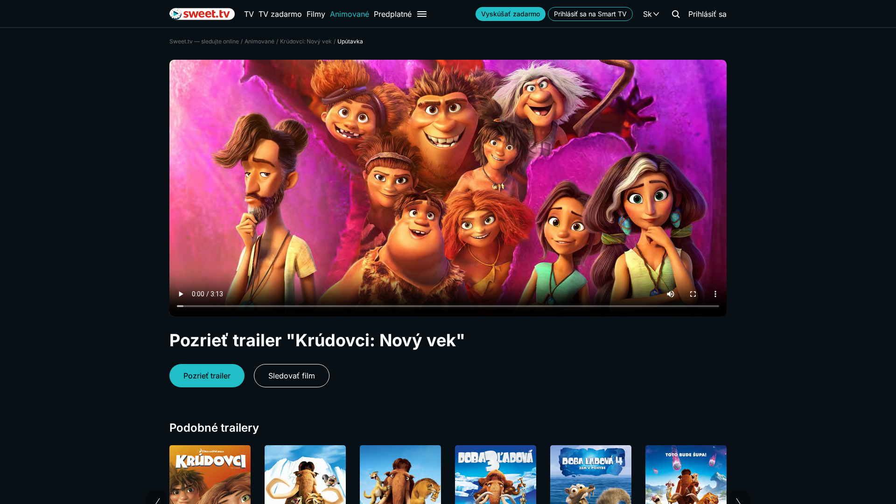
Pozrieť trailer (207, 375)
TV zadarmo (280, 14)
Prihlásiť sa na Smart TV (590, 14)
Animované (349, 14)
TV (249, 14)
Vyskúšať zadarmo (510, 14)
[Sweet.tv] (202, 14)
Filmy (316, 14)
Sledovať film (291, 375)
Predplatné (393, 14)
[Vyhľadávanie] (675, 14)
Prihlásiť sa (707, 14)
